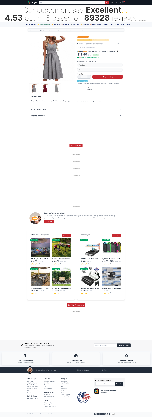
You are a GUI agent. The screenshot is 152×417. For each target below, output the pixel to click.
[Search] (107, 2)
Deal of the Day (65, 383)
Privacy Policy (48, 403)
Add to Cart (109, 77)
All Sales (31, 30)
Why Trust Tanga (32, 383)
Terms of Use (48, 405)
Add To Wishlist (82, 81)
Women (99, 24)
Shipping (46, 383)
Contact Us (49, 222)
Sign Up (118, 2)
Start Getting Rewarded (109, 390)
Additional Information (38, 109)
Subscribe (119, 384)
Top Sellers (56, 24)
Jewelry (117, 24)
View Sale (66, 236)
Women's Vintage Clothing (69, 30)
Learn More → (104, 392)
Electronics (106, 24)
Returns (46, 385)
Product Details (36, 97)
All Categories (32, 24)
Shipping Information (38, 115)
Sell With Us (47, 395)
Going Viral (85, 24)
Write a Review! (76, 145)
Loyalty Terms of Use (50, 406)
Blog (28, 390)
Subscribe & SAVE (124, 345)
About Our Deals (32, 388)
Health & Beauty (125, 24)
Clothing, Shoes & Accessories (44, 30)
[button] (117, 51)
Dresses (81, 30)
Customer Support (49, 381)
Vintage (57, 30)
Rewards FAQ (48, 388)
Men (112, 24)
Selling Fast (75, 24)
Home (93, 24)
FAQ (105, 370)
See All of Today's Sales (76, 305)
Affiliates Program (49, 396)
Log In (112, 2)
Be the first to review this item (86, 47)
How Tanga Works (32, 386)
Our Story (30, 381)
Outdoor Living (65, 396)
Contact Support (84, 370)
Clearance (65, 24)
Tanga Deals (33, 399)
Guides (29, 392)
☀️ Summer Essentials (44, 24)
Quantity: (80, 74)
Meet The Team (31, 385)
